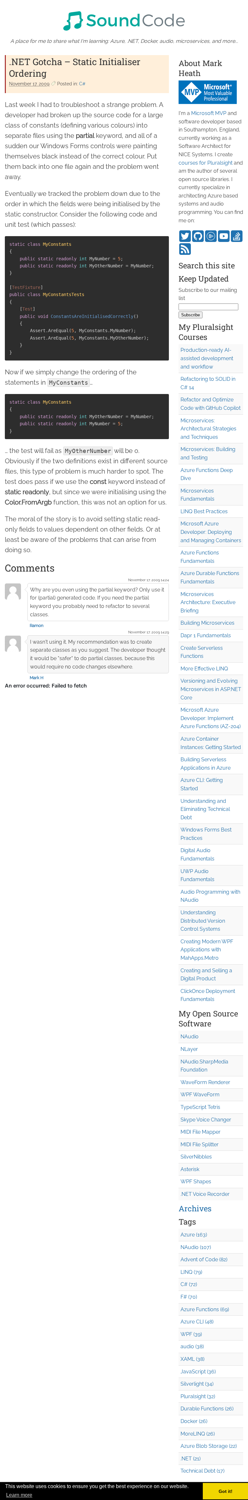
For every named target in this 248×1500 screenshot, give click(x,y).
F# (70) (189, 1297)
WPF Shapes (196, 1181)
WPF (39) (191, 1334)
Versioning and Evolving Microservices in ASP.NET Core (211, 689)
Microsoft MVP (208, 113)
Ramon (37, 625)
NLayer (189, 1049)
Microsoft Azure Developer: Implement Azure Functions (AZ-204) (211, 718)
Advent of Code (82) (204, 1259)
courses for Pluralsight (205, 163)
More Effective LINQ (204, 669)
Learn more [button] (19, 1495)
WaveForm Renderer (205, 1082)
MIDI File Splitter (200, 1144)
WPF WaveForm (200, 1094)
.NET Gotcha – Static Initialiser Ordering (74, 67)
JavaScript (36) (198, 1372)
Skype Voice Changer (206, 1120)
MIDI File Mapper (201, 1132)
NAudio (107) (196, 1247)
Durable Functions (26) (207, 1409)
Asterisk (190, 1169)
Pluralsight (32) (198, 1396)
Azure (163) (194, 1235)
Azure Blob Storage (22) (209, 1446)
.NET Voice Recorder (205, 1194)
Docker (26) (194, 1421)
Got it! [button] (225, 1491)
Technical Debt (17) (202, 1471)
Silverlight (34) (197, 1384)
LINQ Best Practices (204, 511)
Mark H (37, 677)
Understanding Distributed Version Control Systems (203, 920)
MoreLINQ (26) (198, 1434)
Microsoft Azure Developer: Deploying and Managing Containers (211, 532)
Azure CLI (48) (197, 1322)
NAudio (190, 1037)
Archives (195, 1208)
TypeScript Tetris (200, 1107)
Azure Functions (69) (205, 1309)
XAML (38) (192, 1359)
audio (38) (192, 1346)
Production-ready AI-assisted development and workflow (207, 358)
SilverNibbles (196, 1157)
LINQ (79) (191, 1272)
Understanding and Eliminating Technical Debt (205, 809)
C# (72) (189, 1284)
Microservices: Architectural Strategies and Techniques (208, 429)
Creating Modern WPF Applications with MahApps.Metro (207, 949)
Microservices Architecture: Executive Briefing (208, 602)
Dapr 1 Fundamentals (206, 635)
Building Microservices (207, 623)
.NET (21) (191, 1459)
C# (82, 83)
